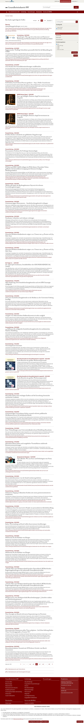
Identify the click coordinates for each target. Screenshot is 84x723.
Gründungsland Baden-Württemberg (13, 691)
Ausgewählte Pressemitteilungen (32, 683)
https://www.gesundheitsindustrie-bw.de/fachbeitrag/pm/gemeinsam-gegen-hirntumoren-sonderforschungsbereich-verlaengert (26, 211)
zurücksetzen (74, 52)
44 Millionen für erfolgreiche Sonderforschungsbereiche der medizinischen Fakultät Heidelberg (27, 330)
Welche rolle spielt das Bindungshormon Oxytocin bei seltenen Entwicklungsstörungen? (24, 186)
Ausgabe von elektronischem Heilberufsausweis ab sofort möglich (25, 315)
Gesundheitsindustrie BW (65, 1)
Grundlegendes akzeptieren (34, 721)
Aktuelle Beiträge (28, 681)
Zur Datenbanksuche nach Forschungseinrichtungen (18, 671)
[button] (77, 42)
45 (33, 664)
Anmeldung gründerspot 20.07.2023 (16, 26)
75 (45, 21)
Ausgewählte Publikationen (31, 697)
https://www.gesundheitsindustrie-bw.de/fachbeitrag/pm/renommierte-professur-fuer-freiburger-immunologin (27, 160)
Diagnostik (27, 693)
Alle (58, 44)
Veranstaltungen (31, 11)
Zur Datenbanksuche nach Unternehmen (16, 669)
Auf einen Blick (8, 681)
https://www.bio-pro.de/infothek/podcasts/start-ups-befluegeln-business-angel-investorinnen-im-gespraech (27, 128)
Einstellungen (80, 721)
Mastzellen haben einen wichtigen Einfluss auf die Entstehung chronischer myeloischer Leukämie (27, 396)
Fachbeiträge (23, 11)
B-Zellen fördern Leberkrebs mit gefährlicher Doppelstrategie (23, 135)
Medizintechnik (8, 685)
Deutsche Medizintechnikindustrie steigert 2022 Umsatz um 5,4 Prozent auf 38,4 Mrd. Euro (29, 235)
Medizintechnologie (29, 689)
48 (43, 664)
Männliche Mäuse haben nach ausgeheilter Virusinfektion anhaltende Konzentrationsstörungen (26, 444)
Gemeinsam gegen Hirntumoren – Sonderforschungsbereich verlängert (26, 203)
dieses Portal (59, 27)
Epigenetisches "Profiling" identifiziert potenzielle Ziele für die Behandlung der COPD (28, 51)
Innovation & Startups (66, 685)
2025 (58, 48)
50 (42, 21)
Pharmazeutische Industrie (11, 687)
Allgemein (58, 33)
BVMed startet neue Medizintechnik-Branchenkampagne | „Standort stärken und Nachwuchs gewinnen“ (28, 598)
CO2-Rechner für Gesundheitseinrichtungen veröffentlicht (23, 66)
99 (49, 664)
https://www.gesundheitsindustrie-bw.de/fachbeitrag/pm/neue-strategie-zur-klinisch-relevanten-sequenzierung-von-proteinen (27, 623)
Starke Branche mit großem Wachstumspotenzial (31, 360)
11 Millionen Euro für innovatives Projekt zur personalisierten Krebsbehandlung (29, 508)
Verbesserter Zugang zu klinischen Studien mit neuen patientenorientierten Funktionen (28, 493)
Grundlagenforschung (29, 695)
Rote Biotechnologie (29, 687)
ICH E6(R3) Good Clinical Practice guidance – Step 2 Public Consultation (27, 83)
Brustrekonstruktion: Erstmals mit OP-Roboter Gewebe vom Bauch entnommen (26, 649)
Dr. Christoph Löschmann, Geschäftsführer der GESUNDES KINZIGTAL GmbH (28, 265)
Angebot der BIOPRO (29, 703)
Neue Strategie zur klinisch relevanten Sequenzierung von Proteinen (25, 614)
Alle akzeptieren (45, 721)
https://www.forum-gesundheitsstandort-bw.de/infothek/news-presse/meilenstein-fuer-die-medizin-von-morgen (29, 562)
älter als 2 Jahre (60, 49)
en (77, 11)
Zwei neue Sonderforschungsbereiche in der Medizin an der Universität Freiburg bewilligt (29, 298)
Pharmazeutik (28, 691)
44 (30, 664)
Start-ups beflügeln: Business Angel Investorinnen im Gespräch (33, 97)
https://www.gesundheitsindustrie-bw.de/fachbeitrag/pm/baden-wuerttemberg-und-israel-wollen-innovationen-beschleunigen (27, 531)
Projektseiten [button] (74, 1)
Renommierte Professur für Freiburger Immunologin (21, 151)
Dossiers (26, 685)
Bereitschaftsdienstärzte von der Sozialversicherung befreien (23, 478)
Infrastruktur (8, 693)
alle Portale (59, 28)
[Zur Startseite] (17, 7)
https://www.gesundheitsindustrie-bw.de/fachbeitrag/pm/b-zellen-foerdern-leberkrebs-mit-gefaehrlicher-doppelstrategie (29, 144)
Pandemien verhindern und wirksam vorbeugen (19, 218)
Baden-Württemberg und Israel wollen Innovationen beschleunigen (25, 524)
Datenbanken (39, 11)
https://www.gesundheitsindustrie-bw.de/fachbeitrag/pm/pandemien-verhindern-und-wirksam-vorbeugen (27, 227)
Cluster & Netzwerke (10, 695)
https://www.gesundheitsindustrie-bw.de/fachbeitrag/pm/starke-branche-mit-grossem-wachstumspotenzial (29, 371)
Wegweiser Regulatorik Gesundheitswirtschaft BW (67, 682)
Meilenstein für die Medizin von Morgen (17, 537)
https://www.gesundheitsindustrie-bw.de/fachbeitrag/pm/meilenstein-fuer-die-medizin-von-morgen (28, 546)
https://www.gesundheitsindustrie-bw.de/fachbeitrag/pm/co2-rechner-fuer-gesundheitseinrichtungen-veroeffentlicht (28, 76)
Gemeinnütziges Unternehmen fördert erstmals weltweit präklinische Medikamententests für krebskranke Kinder (26, 414)
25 (39, 21)
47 (39, 664)
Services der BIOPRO (47, 11)
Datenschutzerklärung (18, 719)
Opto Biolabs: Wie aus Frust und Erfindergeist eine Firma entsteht (34, 459)
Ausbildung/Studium (10, 689)
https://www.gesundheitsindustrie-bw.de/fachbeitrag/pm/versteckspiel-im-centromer (25, 354)
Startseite (7, 15)
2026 (58, 46)
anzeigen (75, 55)
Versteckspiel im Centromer (13, 345)
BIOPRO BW (57, 1)
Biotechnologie (8, 683)
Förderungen (58, 37)
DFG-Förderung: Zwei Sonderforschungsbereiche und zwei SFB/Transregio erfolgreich (28, 283)
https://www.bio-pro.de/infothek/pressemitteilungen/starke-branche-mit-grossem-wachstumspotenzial (28, 389)
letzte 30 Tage (60, 45)
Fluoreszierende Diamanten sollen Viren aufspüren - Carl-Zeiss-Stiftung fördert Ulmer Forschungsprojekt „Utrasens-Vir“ (29, 631)
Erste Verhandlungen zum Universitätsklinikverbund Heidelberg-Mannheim (28, 430)
